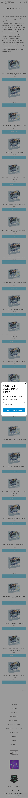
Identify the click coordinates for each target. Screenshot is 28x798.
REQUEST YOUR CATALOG (14, 410)
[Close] (25, 384)
